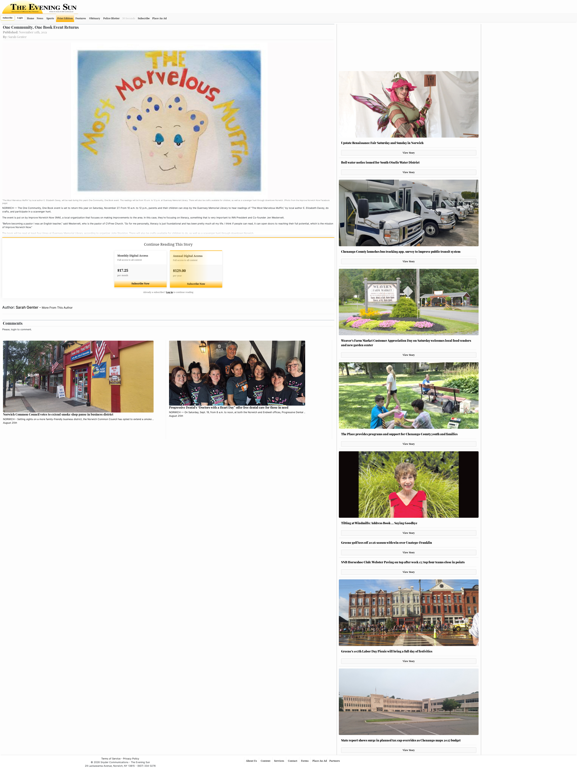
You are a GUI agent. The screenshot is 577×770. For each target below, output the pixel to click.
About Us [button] (252, 760)
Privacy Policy (131, 758)
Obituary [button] (94, 18)
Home (30, 18)
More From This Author (57, 307)
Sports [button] (50, 18)
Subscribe (7, 18)
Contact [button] (293, 760)
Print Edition (65, 18)
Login (20, 18)
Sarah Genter (27, 307)
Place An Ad (159, 18)
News (40, 18)
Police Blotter (111, 18)
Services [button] (279, 760)
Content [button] (266, 760)
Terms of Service (111, 758)
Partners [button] (334, 760)
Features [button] (80, 18)
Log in (169, 292)
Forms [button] (305, 760)
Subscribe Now (140, 283)
